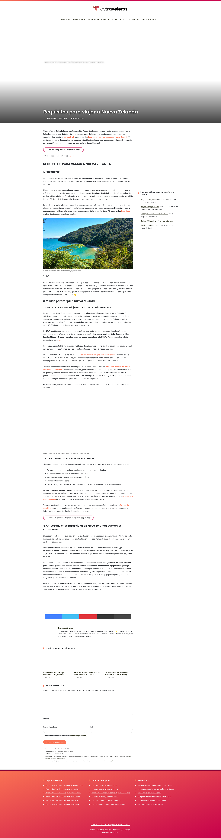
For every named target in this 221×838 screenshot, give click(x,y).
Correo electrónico (50, 727)
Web (91, 727)
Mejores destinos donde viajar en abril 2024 (61, 800)
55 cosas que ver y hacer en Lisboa (105, 797)
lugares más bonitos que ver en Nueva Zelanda (108, 137)
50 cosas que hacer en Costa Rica (150, 804)
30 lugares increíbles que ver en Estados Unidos (156, 789)
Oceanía (54, 62)
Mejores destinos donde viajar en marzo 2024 (62, 797)
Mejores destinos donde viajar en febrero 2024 (63, 793)
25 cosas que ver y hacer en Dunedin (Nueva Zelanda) (116, 673)
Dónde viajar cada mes (97, 19)
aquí (61, 340)
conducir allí (69, 137)
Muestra (71, 156)
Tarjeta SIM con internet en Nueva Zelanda (157, 221)
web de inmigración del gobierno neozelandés (96, 355)
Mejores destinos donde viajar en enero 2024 (62, 789)
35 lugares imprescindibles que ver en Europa (155, 785)
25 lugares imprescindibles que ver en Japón (154, 797)
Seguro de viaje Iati (148, 199)
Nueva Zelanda (64, 62)
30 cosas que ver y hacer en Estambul (106, 800)
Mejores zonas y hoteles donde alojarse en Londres (111, 793)
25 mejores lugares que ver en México (152, 800)
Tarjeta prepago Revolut (150, 207)
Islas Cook (125, 211)
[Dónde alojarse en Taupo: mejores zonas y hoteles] (57, 661)
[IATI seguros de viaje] (88, 600)
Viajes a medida (118, 19)
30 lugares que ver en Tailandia (149, 793)
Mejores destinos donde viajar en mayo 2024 (62, 804)
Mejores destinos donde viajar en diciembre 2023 (64, 785)
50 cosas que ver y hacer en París (104, 785)
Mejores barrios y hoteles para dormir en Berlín (109, 804)
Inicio (46, 62)
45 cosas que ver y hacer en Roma (105, 789)
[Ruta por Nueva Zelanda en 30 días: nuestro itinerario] (88, 661)
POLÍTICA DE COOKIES (121, 825)
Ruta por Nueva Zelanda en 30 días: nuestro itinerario (87, 673)
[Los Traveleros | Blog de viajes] (110, 9)
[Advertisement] (110, 40)
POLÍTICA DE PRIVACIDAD (101, 825)
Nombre (46, 718)
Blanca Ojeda (51, 118)
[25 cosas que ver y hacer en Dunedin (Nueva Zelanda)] (119, 661)
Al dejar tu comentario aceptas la (66, 736)
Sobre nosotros (149, 19)
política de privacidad (78, 736)
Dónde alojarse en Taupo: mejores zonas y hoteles (54, 673)
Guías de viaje (79, 19)
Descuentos (133, 19)
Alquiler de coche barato (150, 225)
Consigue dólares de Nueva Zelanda (154, 214)
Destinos (65, 19)
